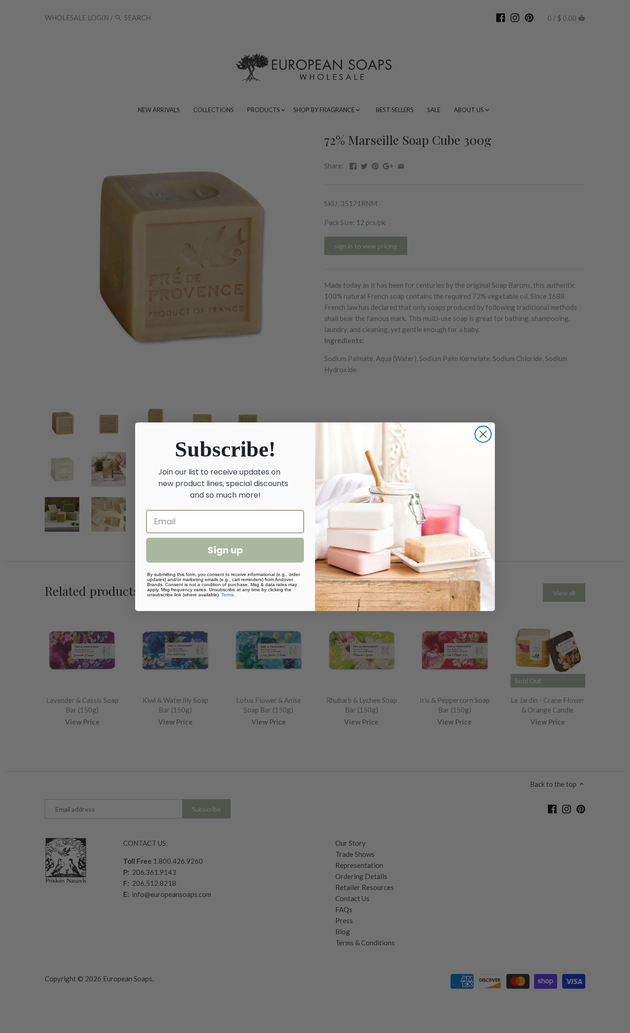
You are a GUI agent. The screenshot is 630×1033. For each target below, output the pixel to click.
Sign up (225, 550)
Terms (227, 594)
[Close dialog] (483, 434)
